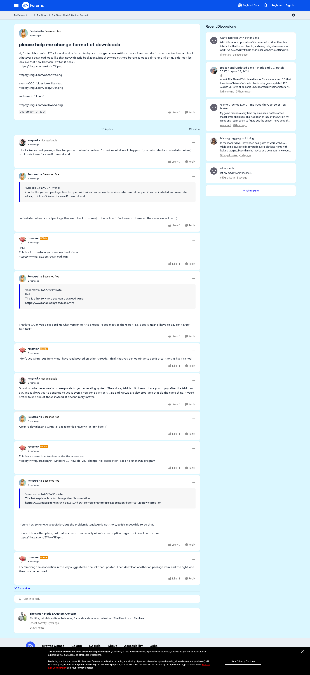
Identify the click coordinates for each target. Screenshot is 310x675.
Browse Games (53, 646)
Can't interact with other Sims (239, 38)
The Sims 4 (42, 15)
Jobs (154, 646)
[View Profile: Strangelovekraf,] (213, 141)
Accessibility (133, 646)
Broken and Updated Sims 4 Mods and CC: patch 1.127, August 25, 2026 (252, 69)
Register (277, 5)
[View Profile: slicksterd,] (213, 40)
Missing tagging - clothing (237, 138)
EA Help (95, 646)
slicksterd (225, 54)
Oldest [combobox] (194, 129)
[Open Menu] (293, 15)
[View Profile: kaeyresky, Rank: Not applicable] (22, 142)
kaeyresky (34, 140)
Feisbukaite (37, 31)
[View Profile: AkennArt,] (213, 107)
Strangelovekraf (229, 155)
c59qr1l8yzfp (227, 177)
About (112, 646)
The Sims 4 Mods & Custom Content (70, 15)
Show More (24, 588)
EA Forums (19, 15)
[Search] (266, 5)
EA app (76, 646)
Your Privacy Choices (243, 661)
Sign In (290, 5)
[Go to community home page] (33, 5)
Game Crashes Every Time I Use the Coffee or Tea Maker (253, 106)
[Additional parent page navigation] (31, 15)
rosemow (33, 238)
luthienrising (227, 91)
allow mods (227, 168)
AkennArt (225, 125)
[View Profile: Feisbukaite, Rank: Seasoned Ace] (23, 33)
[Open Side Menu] (16, 5)
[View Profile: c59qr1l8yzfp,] (213, 171)
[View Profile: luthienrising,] (213, 70)
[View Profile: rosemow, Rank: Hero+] (22, 240)
